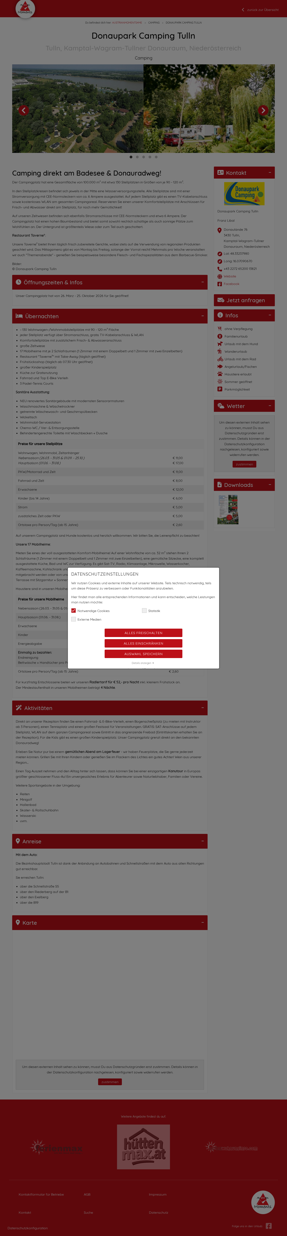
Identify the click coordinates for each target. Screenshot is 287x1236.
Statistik (154, 611)
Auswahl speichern (143, 654)
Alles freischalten (144, 633)
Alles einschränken (143, 643)
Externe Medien (89, 619)
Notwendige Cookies (94, 611)
